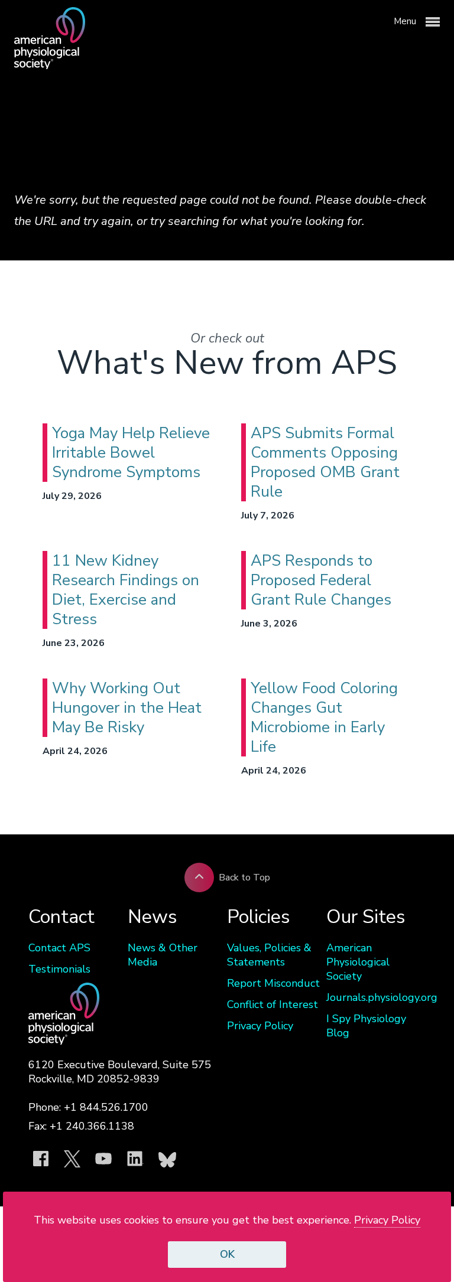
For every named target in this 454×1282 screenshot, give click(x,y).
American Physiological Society (358, 962)
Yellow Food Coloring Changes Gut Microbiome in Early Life (324, 717)
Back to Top (244, 877)
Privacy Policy (260, 1026)
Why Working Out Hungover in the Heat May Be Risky (127, 707)
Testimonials (59, 969)
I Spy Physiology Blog (366, 1026)
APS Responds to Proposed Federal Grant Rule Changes (321, 580)
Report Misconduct (273, 983)
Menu (406, 21)
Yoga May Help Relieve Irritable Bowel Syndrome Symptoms (131, 452)
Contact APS (59, 948)
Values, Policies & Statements (269, 955)
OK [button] (227, 1254)
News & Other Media (162, 955)
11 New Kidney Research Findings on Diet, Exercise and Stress (125, 590)
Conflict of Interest (272, 1004)
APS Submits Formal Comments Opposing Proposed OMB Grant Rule (325, 462)
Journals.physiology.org (376, 997)
